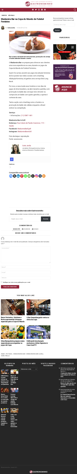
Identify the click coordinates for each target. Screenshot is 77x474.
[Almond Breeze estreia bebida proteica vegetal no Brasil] (5, 410)
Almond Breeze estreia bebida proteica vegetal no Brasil (4, 420)
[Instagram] (11, 159)
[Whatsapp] (25, 176)
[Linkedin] (18, 176)
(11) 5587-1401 (26, 115)
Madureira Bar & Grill (35, 354)
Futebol (10, 354)
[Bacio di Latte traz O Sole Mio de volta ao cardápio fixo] (14, 371)
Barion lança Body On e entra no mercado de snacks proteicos (5, 398)
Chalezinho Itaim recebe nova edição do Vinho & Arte (68, 374)
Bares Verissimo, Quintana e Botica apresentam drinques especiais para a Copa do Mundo (13, 319)
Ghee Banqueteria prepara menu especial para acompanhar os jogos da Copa (12, 343)
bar (3, 354)
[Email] (29, 176)
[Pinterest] (21, 176)
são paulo (6, 356)
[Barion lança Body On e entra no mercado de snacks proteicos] (5, 390)
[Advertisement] (29, 191)
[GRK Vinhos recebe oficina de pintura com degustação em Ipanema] (5, 371)
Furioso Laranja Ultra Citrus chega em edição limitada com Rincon (14, 399)
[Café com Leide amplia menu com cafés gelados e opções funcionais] (14, 410)
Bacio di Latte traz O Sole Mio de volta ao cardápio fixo (14, 380)
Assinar (45, 219)
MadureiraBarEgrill (24, 129)
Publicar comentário (10, 286)
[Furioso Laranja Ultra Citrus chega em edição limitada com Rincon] (14, 390)
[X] (14, 176)
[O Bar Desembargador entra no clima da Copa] (38, 307)
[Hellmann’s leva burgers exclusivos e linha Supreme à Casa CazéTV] (38, 332)
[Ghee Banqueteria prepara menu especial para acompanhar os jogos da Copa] (13, 332)
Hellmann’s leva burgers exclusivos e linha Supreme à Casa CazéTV (37, 343)
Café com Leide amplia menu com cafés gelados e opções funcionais (14, 420)
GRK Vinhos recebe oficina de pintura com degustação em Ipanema (5, 380)
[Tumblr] (40, 176)
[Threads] (32, 176)
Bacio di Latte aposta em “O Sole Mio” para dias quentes (68, 384)
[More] (43, 176)
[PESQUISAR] (75, 10)
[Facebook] (10, 176)
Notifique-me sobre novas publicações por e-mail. (16, 282)
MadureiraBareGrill (24, 131)
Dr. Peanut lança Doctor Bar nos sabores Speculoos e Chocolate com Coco (68, 397)
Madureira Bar (19, 354)
